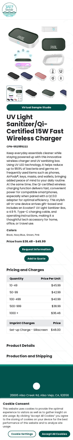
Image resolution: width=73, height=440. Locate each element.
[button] (37, 270)
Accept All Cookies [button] (54, 434)
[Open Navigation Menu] (67, 10)
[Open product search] (59, 10)
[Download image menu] (62, 27)
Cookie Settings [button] (22, 434)
